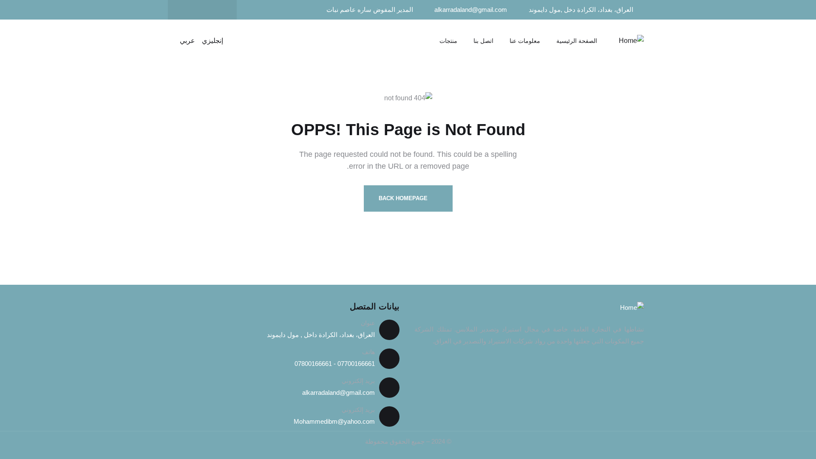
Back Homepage (404, 198)
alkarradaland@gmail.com (338, 392)
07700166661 (355, 363)
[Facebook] (219, 10)
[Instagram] (186, 10)
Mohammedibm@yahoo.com (334, 421)
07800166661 (313, 363)
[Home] (631, 41)
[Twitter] (202, 10)
